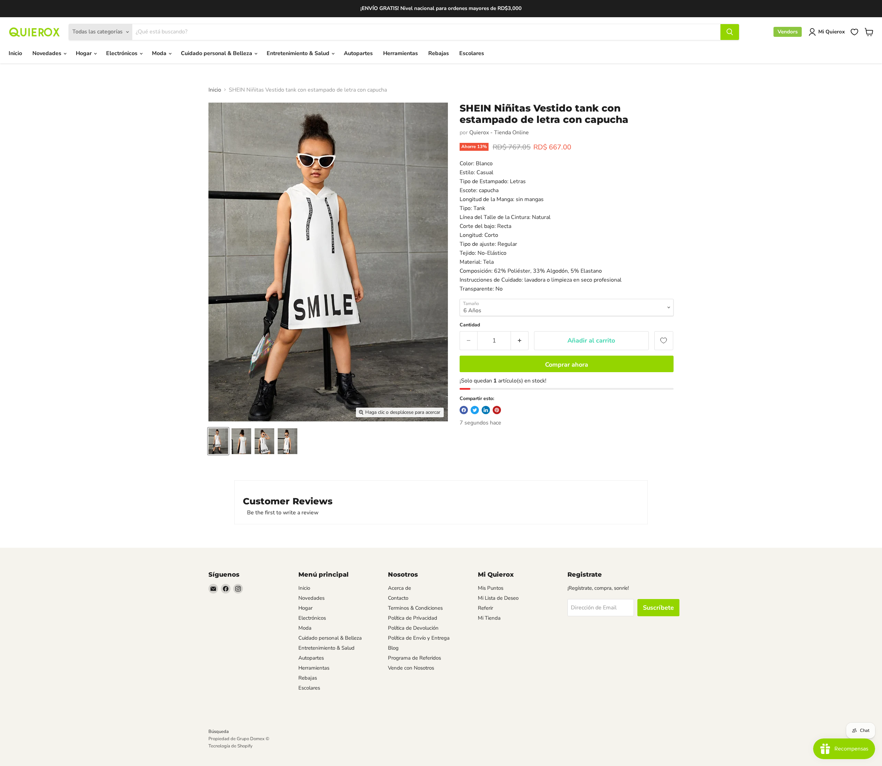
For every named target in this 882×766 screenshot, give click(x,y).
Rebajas (438, 53)
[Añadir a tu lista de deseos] (663, 340)
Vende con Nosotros (411, 667)
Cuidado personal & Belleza (217, 53)
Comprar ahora (566, 364)
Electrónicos (122, 53)
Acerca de (399, 588)
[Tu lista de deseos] (854, 32)
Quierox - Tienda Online (499, 132)
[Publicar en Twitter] (475, 410)
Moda (160, 53)
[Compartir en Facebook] (464, 410)
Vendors (788, 31)
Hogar (84, 53)
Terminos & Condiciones (415, 608)
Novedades (47, 53)
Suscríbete (658, 608)
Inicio (15, 53)
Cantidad (470, 325)
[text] (567, 226)
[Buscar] (729, 32)
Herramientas (400, 53)
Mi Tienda (489, 618)
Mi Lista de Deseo (498, 598)
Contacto (398, 598)
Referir (485, 608)
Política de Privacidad (412, 618)
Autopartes (358, 53)
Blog (393, 647)
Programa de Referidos (414, 657)
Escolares (471, 53)
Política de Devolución (413, 628)
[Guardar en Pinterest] (497, 410)
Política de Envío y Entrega (419, 637)
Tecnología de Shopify (230, 746)
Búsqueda (218, 731)
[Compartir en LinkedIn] (486, 410)
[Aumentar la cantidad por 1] (520, 340)
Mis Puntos (490, 588)
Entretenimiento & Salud (299, 53)
